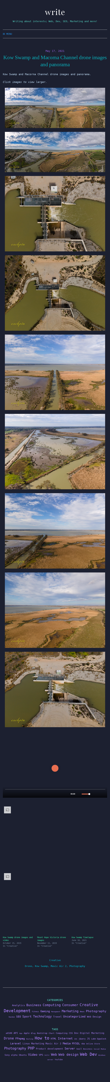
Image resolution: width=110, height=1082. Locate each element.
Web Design (94, 1016)
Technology (42, 1016)
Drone (28, 966)
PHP (31, 1048)
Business (33, 1005)
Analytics (18, 1005)
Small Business (84, 1049)
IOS (75, 1039)
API (16, 1033)
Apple (27, 1033)
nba (83, 1043)
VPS (41, 1055)
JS (88, 1038)
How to (42, 1038)
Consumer (70, 1005)
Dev (76, 1033)
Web (54, 1054)
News (82, 1011)
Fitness (35, 1012)
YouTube (59, 1059)
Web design (68, 1054)
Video (32, 1054)
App (20, 1033)
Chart (51, 1033)
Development (17, 1010)
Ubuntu (23, 1055)
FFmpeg (20, 1038)
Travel (57, 1016)
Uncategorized (74, 1016)
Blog (33, 1033)
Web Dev (88, 1054)
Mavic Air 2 (58, 966)
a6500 (9, 1033)
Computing (52, 1005)
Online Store (93, 1044)
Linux (26, 1043)
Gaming (45, 1011)
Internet (65, 1038)
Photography (77, 966)
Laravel (15, 1043)
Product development (49, 1048)
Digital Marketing (92, 1033)
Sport (27, 1016)
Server (70, 1048)
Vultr (47, 1055)
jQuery (82, 1039)
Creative (55, 960)
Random (12, 1017)
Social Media (100, 1049)
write (55, 12)
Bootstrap (42, 1033)
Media (67, 1043)
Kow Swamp (41, 966)
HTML (53, 1038)
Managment (55, 1012)
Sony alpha (11, 1055)
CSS (71, 1033)
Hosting (29, 1039)
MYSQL (76, 1043)
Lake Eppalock (98, 1039)
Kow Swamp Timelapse (82, 937)
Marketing (70, 1011)
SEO (18, 1016)
